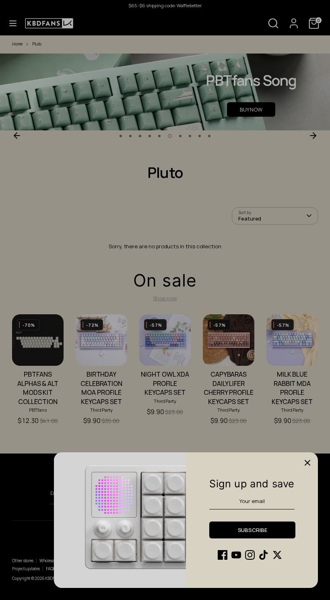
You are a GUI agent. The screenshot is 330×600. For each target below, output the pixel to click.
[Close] (307, 463)
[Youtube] (236, 555)
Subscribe (252, 530)
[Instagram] (250, 555)
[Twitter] (277, 555)
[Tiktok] (263, 555)
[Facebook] (222, 555)
